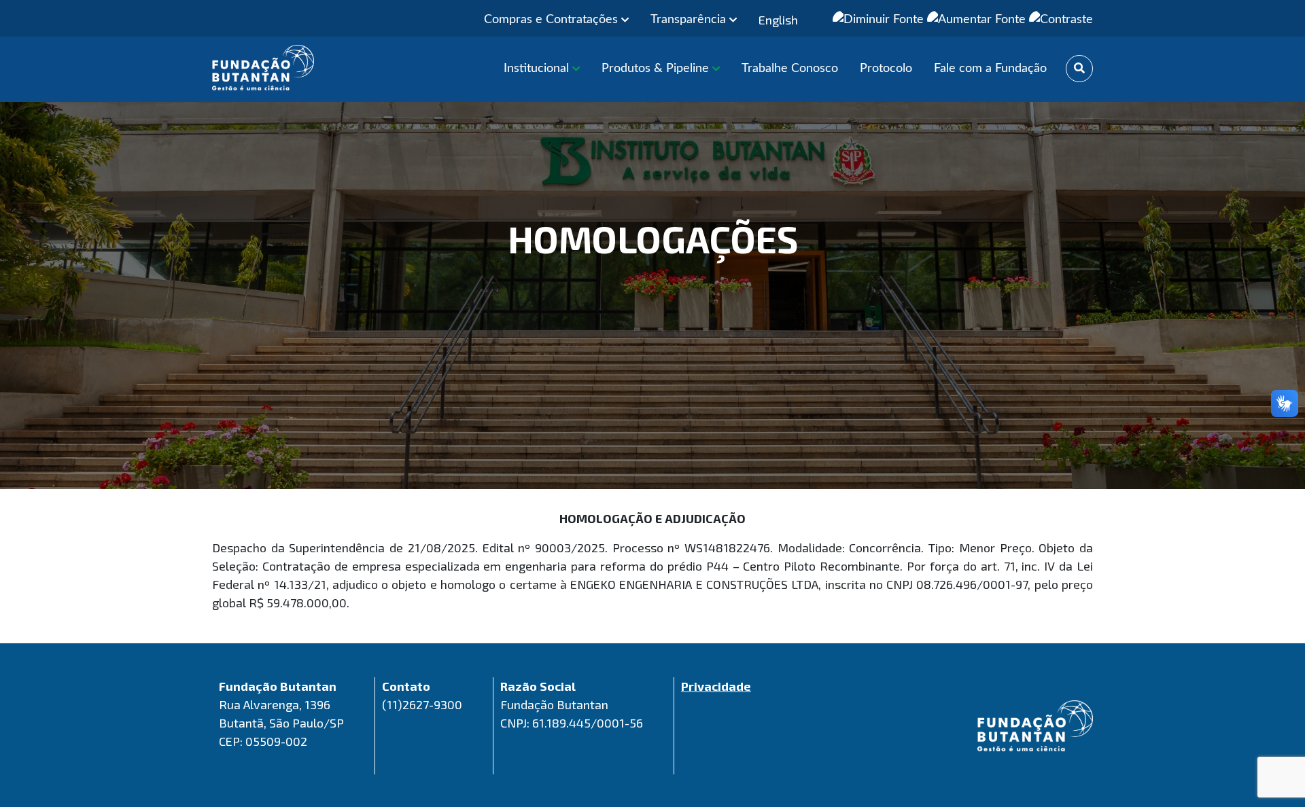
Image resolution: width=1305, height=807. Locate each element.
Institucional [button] (538, 68)
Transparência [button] (689, 20)
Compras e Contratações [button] (552, 20)
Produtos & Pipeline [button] (657, 68)
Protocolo (886, 68)
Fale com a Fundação (990, 68)
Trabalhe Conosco (790, 68)
